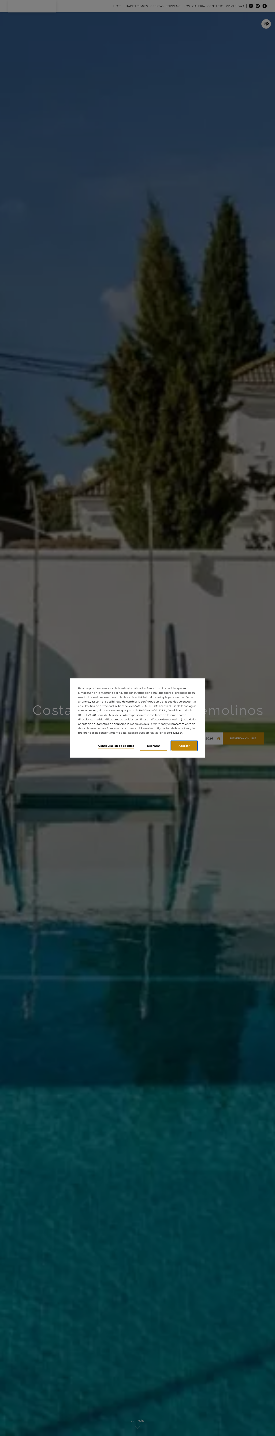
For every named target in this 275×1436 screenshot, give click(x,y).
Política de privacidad (99, 706)
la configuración (173, 732)
